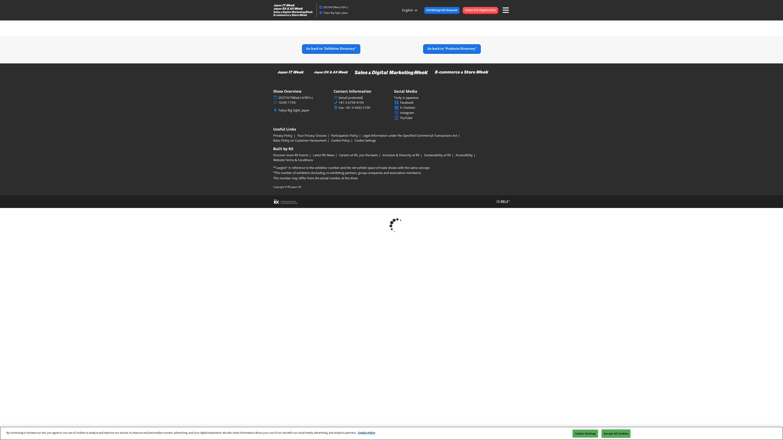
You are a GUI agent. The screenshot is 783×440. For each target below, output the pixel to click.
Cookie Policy (366, 432)
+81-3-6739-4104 (351, 102)
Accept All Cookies (616, 433)
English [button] (408, 10)
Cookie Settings (585, 433)
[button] (442, 10)
